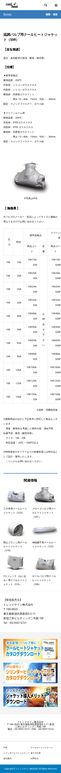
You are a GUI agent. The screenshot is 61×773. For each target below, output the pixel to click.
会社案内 (7, 758)
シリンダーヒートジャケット (16, 753)
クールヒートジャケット (41, 747)
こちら (9, 461)
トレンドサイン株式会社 (18, 604)
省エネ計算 (35, 753)
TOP (5, 747)
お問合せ (34, 758)
